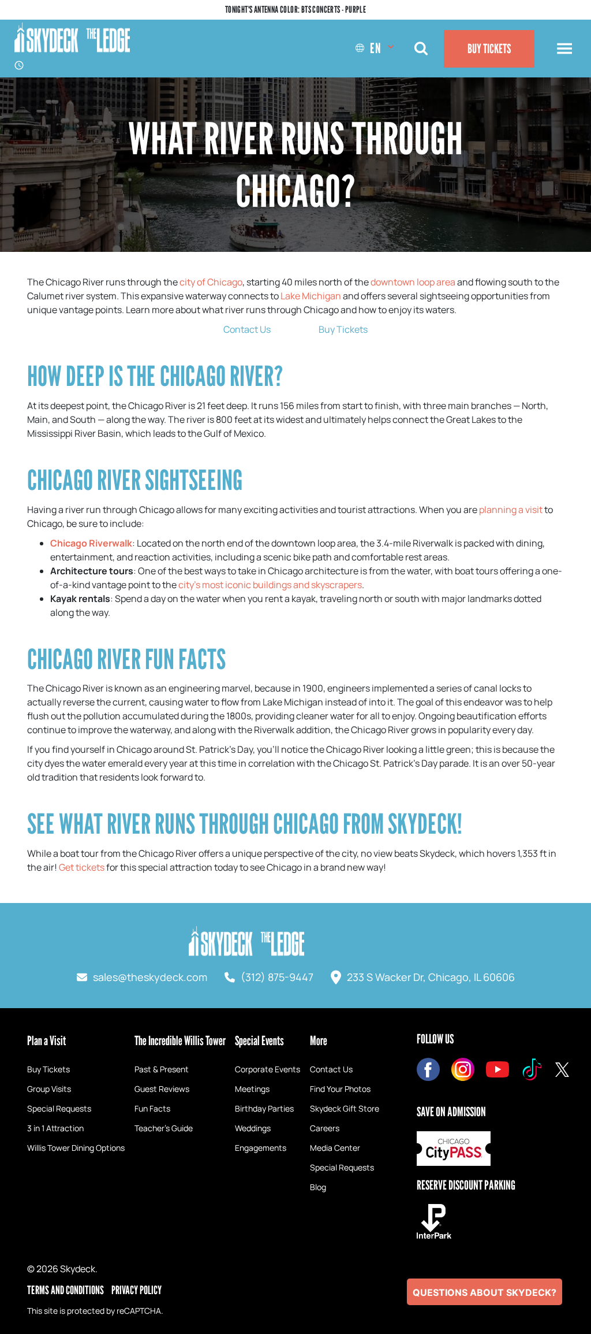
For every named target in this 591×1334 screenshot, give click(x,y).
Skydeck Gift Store (344, 1108)
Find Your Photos (340, 1088)
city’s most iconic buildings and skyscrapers (270, 584)
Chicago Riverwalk (91, 543)
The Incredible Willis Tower (180, 1040)
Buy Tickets (489, 48)
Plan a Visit (46, 1040)
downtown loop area (413, 282)
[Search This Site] (421, 49)
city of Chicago (210, 282)
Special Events (259, 1040)
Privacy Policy (136, 1290)
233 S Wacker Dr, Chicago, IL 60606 (431, 977)
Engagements (260, 1147)
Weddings (253, 1128)
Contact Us (247, 329)
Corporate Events (267, 1069)
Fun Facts (152, 1108)
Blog (318, 1186)
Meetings (252, 1088)
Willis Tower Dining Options (76, 1147)
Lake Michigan (310, 295)
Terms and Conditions (65, 1290)
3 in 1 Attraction (55, 1128)
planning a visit (511, 509)
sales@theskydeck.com (150, 977)
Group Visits (49, 1088)
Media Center (335, 1147)
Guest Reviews (161, 1088)
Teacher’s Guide (163, 1128)
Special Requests (59, 1108)
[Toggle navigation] (564, 48)
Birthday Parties (264, 1108)
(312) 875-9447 (277, 977)
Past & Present (161, 1069)
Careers (324, 1128)
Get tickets (81, 867)
